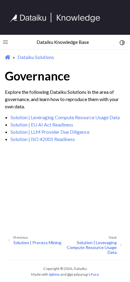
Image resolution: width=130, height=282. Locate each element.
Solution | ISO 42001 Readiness (43, 139)
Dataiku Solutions (36, 57)
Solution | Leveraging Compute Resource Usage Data (65, 117)
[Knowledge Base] (57, 17)
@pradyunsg (77, 274)
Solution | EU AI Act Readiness (42, 124)
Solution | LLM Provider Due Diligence (50, 132)
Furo (95, 274)
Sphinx (54, 274)
